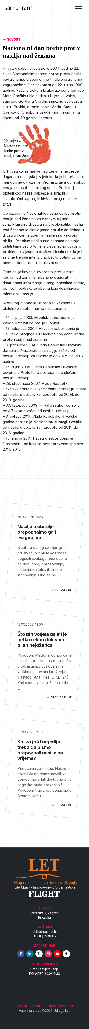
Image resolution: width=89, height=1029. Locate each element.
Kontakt (36, 1006)
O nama (21, 1006)
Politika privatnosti (60, 1006)
